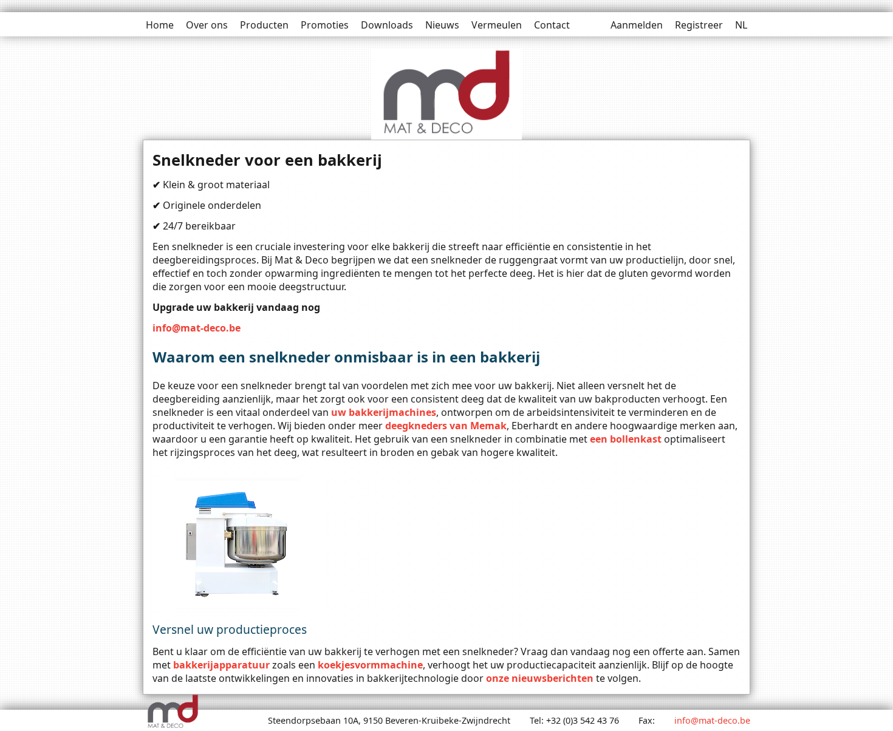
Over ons (207, 25)
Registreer (699, 25)
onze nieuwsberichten (540, 678)
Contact (552, 25)
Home (160, 25)
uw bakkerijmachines (383, 412)
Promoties (325, 25)
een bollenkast (626, 439)
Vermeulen (496, 25)
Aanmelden (637, 25)
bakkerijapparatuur (221, 665)
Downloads (387, 25)
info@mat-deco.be (196, 328)
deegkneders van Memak (446, 425)
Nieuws (442, 25)
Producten (264, 25)
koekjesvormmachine (370, 665)
